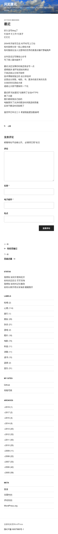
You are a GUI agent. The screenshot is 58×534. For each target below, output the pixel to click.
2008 (9, 456)
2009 (9, 450)
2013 (9, 428)
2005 (9, 472)
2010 (9, 445)
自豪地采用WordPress (13, 524)
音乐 (6, 368)
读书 (6, 357)
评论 (6, 148)
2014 (9, 423)
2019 (9, 407)
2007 (9, 461)
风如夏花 (10, 4)
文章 (8, 494)
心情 (9, 126)
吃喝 (6, 302)
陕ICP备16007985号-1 (14, 529)
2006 (9, 467)
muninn (16, 20)
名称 (6, 185)
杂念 (6, 324)
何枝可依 (8, 390)
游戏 (6, 329)
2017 (9, 412)
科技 (6, 346)
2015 (9, 417)
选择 (6, 362)
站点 (6, 213)
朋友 (6, 319)
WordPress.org (10, 505)
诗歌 (6, 351)
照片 (6, 335)
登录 (6, 489)
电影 (6, 340)
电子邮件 (8, 199)
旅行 (6, 313)
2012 (9, 434)
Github (7, 384)
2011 (9, 439)
